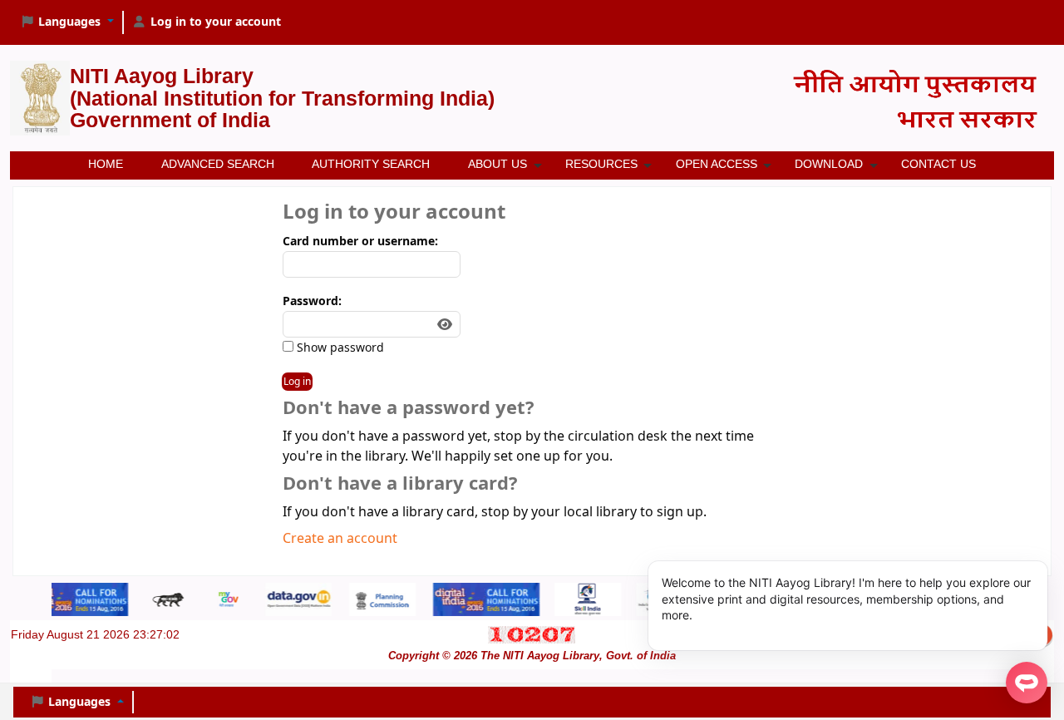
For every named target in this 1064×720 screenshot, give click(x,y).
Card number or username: (360, 241)
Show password (338, 348)
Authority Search (371, 163)
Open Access (716, 163)
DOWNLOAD (829, 163)
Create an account (340, 539)
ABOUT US (497, 163)
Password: (312, 301)
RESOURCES (601, 163)
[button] (67, 22)
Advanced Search (217, 163)
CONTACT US (938, 163)
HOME (105, 163)
